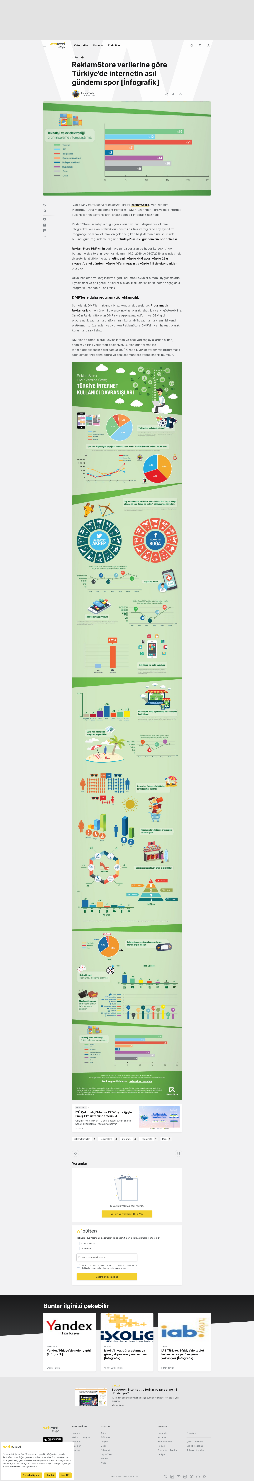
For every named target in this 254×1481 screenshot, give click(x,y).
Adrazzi (79, 1128)
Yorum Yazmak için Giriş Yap (127, 1214)
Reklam (161, 1446)
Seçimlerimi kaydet (107, 1276)
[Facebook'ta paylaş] (44, 219)
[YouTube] (178, 1476)
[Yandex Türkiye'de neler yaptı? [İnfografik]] (69, 1327)
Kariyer (108, 1346)
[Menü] (44, 46)
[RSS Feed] (204, 1476)
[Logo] (58, 45)
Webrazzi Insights (81, 1437)
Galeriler (76, 1446)
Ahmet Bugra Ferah (113, 1368)
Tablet (164, 1346)
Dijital (76, 57)
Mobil (103, 1446)
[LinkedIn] (172, 1476)
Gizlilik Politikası (195, 1446)
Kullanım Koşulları (195, 1450)
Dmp (164, 1139)
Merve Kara (118, 1405)
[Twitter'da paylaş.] (44, 225)
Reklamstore (106, 1139)
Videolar (76, 1441)
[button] (127, 731)
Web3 (103, 1463)
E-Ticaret (105, 1437)
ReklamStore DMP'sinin (88, 248)
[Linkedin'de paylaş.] (44, 230)
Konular (98, 45)
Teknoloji (52, 1346)
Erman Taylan (53, 1368)
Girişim (104, 1441)
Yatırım (104, 1458)
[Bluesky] (191, 1476)
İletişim (162, 1454)
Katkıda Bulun (165, 1441)
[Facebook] (197, 1476)
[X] (165, 1476)
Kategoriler (81, 45)
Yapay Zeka (106, 1454)
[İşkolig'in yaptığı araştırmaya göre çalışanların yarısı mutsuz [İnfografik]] (127, 1327)
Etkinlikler (114, 45)
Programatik (147, 1139)
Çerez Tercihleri (195, 1441)
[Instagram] (185, 1476)
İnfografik (126, 1139)
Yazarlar (162, 1437)
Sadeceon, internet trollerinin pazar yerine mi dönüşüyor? (144, 1391)
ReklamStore (140, 205)
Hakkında (162, 1433)
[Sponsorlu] (159, 1117)
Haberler (76, 1433)
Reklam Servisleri (82, 1139)
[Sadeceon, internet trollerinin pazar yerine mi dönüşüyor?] (91, 1397)
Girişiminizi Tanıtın (167, 1450)
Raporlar (76, 1450)
